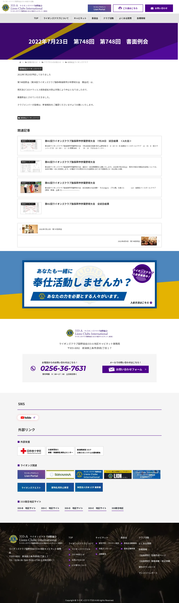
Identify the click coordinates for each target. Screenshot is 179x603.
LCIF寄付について (79, 565)
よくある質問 (125, 18)
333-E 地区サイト (97, 508)
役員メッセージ (105, 548)
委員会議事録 (129, 548)
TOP (36, 18)
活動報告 (102, 554)
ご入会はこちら (130, 8)
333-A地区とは (78, 554)
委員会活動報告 (130, 543)
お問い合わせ (161, 8)
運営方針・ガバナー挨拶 (109, 543)
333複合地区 (118, 508)
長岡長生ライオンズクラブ (29, 118)
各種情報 (141, 18)
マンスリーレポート (148, 572)
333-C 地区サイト (50, 508)
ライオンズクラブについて (56, 18)
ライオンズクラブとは (81, 549)
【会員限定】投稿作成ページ (152, 555)
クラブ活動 (108, 18)
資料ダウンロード (147, 566)
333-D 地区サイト (74, 508)
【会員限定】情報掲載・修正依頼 (154, 561)
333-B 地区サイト (26, 508)
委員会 (95, 18)
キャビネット (80, 18)
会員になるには (78, 559)
